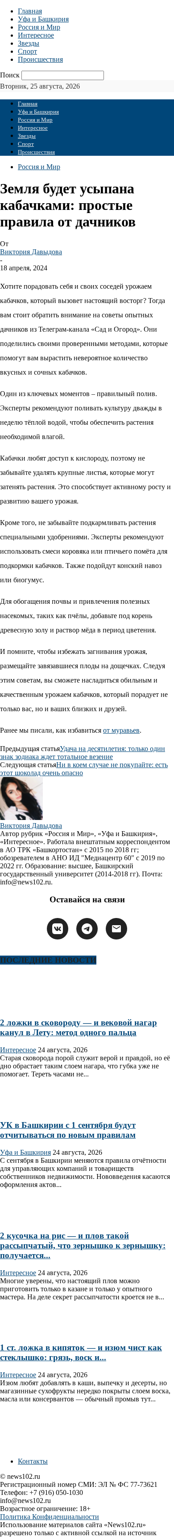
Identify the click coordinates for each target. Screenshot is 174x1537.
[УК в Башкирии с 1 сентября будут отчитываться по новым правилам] (28, 1108)
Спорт (27, 51)
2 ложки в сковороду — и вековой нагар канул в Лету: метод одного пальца (78, 1027)
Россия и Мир (39, 27)
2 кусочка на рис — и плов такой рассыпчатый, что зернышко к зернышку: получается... (83, 1245)
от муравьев (121, 730)
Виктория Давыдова (31, 252)
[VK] (57, 928)
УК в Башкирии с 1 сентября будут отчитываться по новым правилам (68, 1130)
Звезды (28, 43)
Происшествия (40, 59)
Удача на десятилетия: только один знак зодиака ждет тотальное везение (82, 752)
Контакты (33, 1461)
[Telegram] (87, 928)
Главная (30, 11)
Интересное (36, 35)
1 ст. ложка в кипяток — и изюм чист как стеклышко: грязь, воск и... (81, 1352)
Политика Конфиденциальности (49, 1516)
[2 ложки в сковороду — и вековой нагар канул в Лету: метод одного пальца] (28, 1005)
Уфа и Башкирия (43, 19)
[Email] (116, 928)
